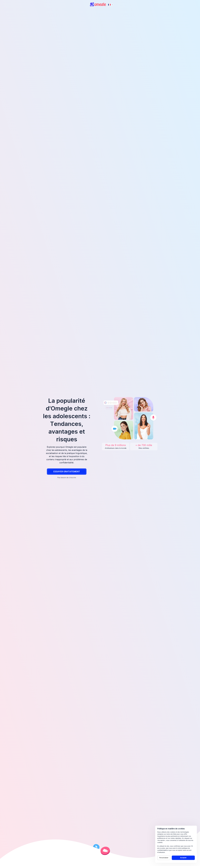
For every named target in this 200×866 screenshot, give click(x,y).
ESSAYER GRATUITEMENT (66, 472)
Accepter (183, 857)
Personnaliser (163, 857)
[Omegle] (98, 6)
